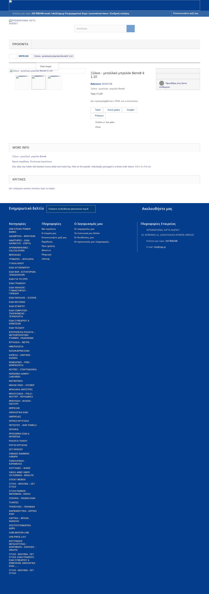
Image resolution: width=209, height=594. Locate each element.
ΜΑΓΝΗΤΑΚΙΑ (16, 381)
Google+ (130, 110)
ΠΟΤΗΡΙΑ (13, 429)
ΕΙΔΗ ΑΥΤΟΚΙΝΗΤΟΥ (19, 267)
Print (98, 127)
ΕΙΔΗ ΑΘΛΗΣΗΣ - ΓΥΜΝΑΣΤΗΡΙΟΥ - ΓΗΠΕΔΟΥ (18, 290)
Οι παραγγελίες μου (84, 229)
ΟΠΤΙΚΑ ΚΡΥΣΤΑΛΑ (19, 421)
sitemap (46, 259)
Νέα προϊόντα (49, 229)
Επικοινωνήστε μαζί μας (185, 13)
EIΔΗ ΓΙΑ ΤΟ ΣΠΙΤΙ (18, 279)
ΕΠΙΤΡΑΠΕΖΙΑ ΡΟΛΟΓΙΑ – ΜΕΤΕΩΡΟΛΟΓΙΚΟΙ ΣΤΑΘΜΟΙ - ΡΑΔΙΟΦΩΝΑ (22, 335)
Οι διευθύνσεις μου (84, 237)
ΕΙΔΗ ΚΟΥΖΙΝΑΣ (17, 302)
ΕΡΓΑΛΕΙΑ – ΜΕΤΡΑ (19, 342)
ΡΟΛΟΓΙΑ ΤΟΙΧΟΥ (18, 441)
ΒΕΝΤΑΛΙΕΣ (15, 255)
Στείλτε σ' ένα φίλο (105, 122)
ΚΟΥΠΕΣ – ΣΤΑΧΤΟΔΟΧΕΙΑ (23, 369)
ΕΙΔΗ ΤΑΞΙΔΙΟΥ (16, 328)
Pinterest (99, 115)
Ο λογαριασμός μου (88, 224)
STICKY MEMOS (17, 479)
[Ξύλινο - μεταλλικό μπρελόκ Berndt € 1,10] (23, 82)
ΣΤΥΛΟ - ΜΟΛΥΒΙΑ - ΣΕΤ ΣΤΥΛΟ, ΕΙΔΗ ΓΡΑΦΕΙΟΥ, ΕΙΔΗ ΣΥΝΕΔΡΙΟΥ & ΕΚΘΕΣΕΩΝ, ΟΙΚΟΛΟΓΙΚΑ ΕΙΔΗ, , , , (22, 560)
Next (81, 83)
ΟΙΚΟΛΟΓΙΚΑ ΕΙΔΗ (18, 412)
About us (46, 250)
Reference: (96, 84)
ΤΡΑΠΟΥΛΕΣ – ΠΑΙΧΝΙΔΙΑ (22, 507)
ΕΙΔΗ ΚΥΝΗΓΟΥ (17, 306)
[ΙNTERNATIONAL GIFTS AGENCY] (39, 27)
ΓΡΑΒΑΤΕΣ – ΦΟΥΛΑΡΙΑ (21, 259)
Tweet (97, 110)
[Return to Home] (12, 56)
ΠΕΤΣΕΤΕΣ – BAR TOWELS (23, 425)
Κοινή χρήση (113, 110)
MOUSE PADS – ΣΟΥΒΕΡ (21, 385)
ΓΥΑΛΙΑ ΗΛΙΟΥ (16, 263)
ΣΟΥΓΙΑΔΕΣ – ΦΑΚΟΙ (19, 468)
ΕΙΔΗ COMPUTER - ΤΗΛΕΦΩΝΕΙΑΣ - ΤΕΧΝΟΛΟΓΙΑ (18, 313)
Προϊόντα (20, 44)
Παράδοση (47, 242)
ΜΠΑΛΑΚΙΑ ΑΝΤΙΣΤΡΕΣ (21, 389)
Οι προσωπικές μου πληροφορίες (91, 242)
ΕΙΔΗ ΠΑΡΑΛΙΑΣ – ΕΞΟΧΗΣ (22, 298)
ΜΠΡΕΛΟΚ (14, 408)
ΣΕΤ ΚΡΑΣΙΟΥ (16, 449)
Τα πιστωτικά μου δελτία (87, 233)
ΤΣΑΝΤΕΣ (14, 502)
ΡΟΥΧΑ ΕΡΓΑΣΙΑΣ (18, 445)
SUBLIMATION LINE (19, 532)
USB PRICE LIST (17, 537)
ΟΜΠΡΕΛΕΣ (15, 416)
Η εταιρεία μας (49, 233)
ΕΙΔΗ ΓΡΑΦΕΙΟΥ (17, 283)
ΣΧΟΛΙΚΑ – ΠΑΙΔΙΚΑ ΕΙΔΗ (22, 498)
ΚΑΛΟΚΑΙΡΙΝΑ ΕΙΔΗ (19, 351)
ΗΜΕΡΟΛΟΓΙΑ (16, 346)
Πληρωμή (46, 254)
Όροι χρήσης (48, 246)
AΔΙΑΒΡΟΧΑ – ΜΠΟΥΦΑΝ (22, 236)
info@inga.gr (160, 247)
